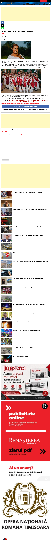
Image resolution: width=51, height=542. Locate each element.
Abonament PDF (7, 534)
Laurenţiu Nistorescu (3, 37)
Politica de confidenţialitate (28, 534)
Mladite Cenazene (30, 103)
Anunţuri (11, 534)
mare (25, 103)
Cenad (7, 103)
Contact (35, 534)
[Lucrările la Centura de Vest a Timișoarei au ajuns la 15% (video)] (6, 353)
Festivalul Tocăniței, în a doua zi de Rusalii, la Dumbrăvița (38, 109)
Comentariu (4, 139)
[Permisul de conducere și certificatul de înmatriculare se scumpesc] (6, 276)
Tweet (2, 25)
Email (3, 152)
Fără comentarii (4, 39)
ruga (34, 103)
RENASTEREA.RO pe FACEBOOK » (31, 106)
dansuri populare (20, 103)
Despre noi (2, 534)
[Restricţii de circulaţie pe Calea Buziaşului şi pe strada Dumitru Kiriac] (6, 258)
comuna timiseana (13, 103)
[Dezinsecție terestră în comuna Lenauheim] (6, 362)
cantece (4, 103)
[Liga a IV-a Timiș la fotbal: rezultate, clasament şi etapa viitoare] (6, 293)
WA (2, 28)
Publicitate (15, 534)
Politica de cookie (21, 534)
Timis (37, 103)
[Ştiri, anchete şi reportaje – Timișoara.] (6, 4)
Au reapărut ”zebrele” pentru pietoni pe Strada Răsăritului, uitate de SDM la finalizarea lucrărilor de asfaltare (28, 101)
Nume (3, 148)
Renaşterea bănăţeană (10, 536)
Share (2, 22)
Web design (1, 536)
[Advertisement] (25, 14)
